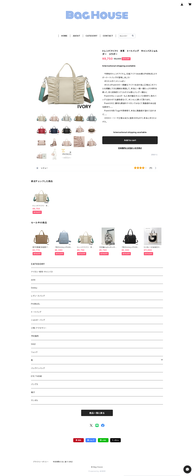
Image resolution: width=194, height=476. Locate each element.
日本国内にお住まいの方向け (130, 148)
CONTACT (108, 36)
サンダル (34, 400)
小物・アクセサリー (39, 328)
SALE (33, 344)
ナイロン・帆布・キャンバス (42, 272)
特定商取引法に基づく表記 (63, 462)
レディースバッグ (38, 296)
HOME (64, 36)
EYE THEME (36, 376)
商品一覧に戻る (97, 413)
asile (33, 280)
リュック (34, 352)
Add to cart (130, 140)
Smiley (34, 288)
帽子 (33, 392)
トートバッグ (36, 312)
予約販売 (35, 336)
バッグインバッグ (38, 368)
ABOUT (76, 36)
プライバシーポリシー (41, 462)
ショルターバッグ (38, 320)
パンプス (34, 384)
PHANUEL (35, 304)
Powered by (94, 471)
